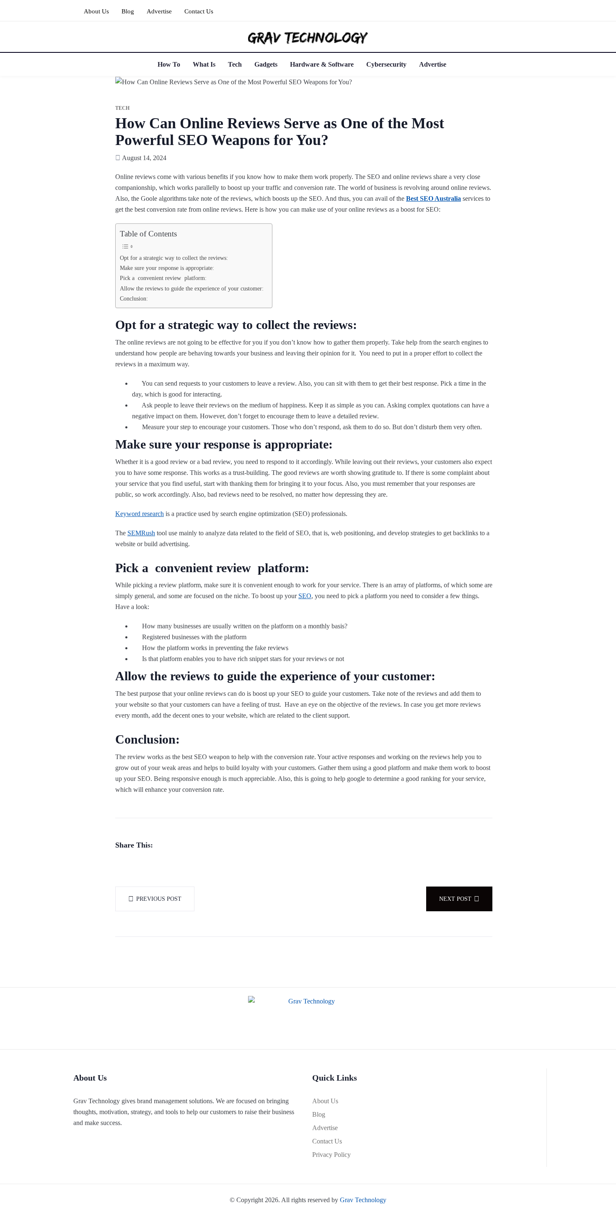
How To (169, 64)
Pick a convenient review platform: (163, 278)
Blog (128, 11)
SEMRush (141, 533)
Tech (235, 64)
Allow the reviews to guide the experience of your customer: (192, 288)
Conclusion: (134, 298)
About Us (96, 11)
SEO (304, 595)
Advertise (159, 11)
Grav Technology (363, 1199)
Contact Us (198, 11)
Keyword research (139, 513)
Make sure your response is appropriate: (167, 267)
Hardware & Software (322, 64)
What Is (204, 64)
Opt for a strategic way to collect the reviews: (174, 257)
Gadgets (265, 64)
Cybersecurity (386, 64)
